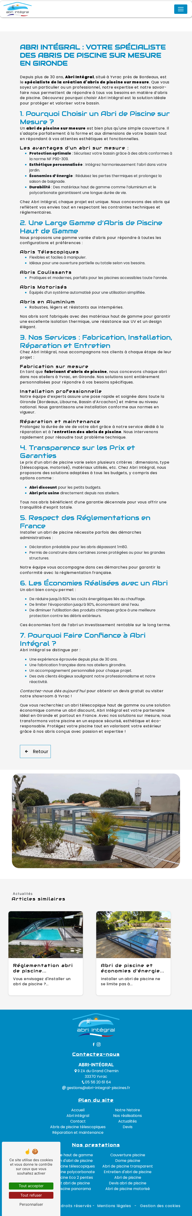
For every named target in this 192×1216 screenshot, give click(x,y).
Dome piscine (127, 1160)
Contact (78, 1121)
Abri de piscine (127, 1177)
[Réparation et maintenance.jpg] (96, 821)
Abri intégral (77, 1115)
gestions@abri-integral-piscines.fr (98, 1087)
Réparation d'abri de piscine (67, 1160)
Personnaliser (31, 1204)
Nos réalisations (127, 1115)
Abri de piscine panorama (67, 1188)
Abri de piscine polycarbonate (67, 1172)
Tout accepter (31, 1185)
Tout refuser (31, 1195)
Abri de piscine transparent (127, 1166)
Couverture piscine (127, 1155)
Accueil (78, 1110)
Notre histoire (127, 1110)
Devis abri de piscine (127, 1183)
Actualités (127, 1121)
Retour (40, 751)
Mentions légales (114, 1206)
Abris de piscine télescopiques (78, 1127)
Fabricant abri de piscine (67, 1183)
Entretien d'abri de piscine (127, 1172)
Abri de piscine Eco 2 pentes (67, 1177)
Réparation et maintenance (77, 1132)
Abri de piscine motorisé (127, 1188)
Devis (128, 1127)
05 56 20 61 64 (98, 1082)
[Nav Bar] (180, 9)
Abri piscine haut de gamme (67, 1155)
